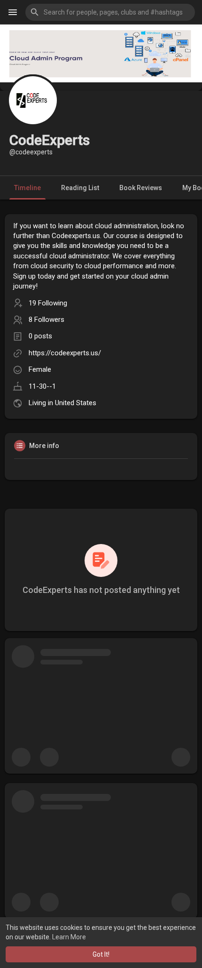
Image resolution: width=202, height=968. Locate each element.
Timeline (27, 188)
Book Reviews (140, 188)
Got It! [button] (101, 954)
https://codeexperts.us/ (65, 353)
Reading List (80, 188)
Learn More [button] (69, 937)
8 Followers (46, 319)
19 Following (48, 303)
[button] (110, 12)
